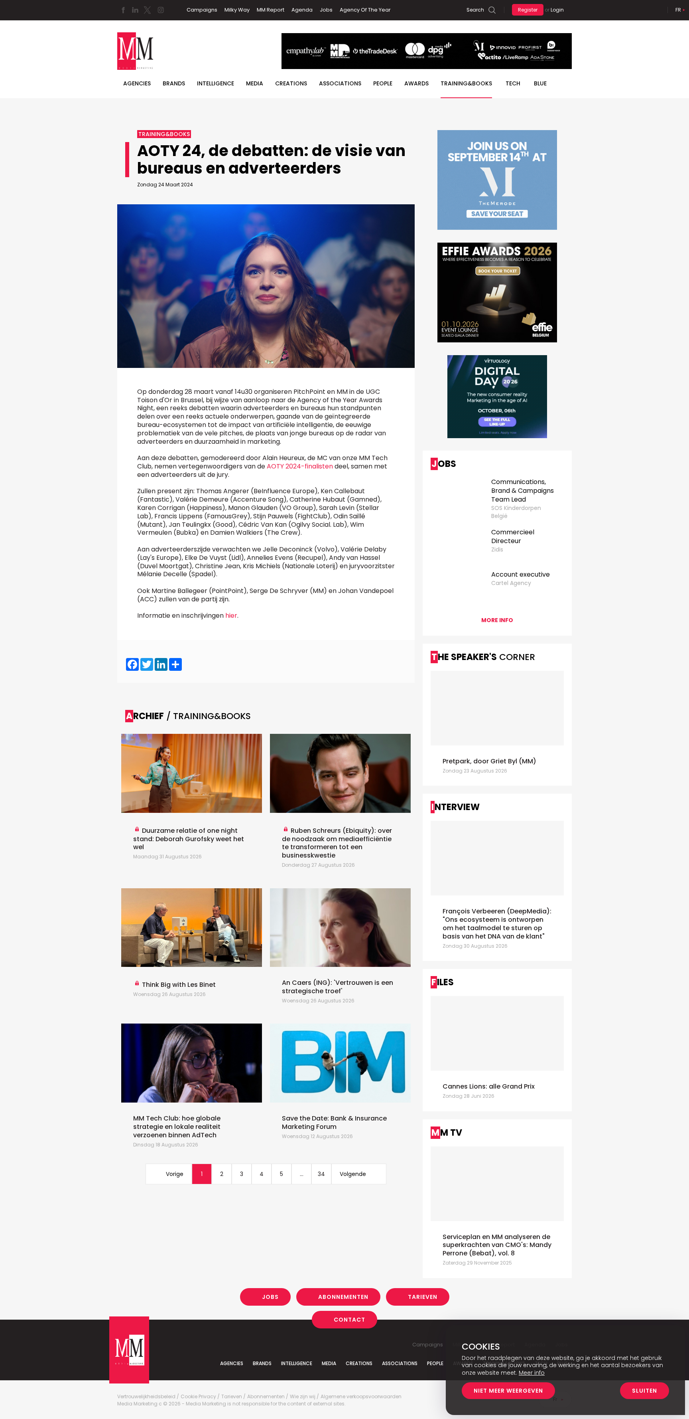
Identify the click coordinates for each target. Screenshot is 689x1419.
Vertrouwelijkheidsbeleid (146, 1396)
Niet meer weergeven (508, 1391)
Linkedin (135, 10)
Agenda (302, 10)
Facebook (123, 10)
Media (254, 83)
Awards (416, 83)
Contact (349, 1320)
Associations (340, 83)
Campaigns (202, 10)
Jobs (326, 10)
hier (231, 615)
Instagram (161, 10)
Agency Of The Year (365, 10)
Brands (174, 83)
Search (475, 9)
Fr (678, 9)
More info (497, 620)
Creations (291, 83)
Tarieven (422, 1297)
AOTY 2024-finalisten (300, 466)
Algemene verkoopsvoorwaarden (361, 1396)
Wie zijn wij (302, 1396)
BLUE (540, 83)
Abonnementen (343, 1297)
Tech (513, 83)
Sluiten (644, 1391)
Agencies (137, 83)
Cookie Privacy (198, 1396)
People (382, 83)
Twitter (147, 10)
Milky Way (237, 10)
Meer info (532, 1373)
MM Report (270, 10)
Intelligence (215, 83)
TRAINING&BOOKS (466, 83)
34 (321, 1174)
